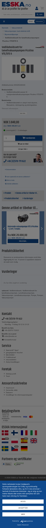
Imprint (19, 525)
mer (23, 514)
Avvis (23, 501)
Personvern (25, 525)
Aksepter (23, 508)
